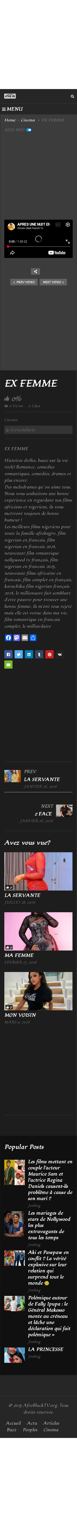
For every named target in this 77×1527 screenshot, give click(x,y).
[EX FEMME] (38, 871)
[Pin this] (49, 654)
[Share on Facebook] (8, 654)
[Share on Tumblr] (39, 654)
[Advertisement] (38, 44)
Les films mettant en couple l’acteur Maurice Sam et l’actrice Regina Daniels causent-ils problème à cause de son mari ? (50, 1180)
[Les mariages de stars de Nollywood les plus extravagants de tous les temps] (14, 1224)
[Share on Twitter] (19, 654)
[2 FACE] (38, 813)
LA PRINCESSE (46, 1349)
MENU (14, 109)
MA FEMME (19, 955)
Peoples (30, 1429)
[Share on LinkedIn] (29, 654)
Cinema (10, 420)
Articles (51, 1423)
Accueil (13, 1423)
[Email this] (8, 664)
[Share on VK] (60, 654)
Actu (32, 1423)
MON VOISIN (20, 1015)
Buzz (11, 1429)
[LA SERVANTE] (38, 779)
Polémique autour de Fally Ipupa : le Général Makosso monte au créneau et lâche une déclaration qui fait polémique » (49, 1316)
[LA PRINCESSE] (14, 1355)
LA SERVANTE (22, 895)
